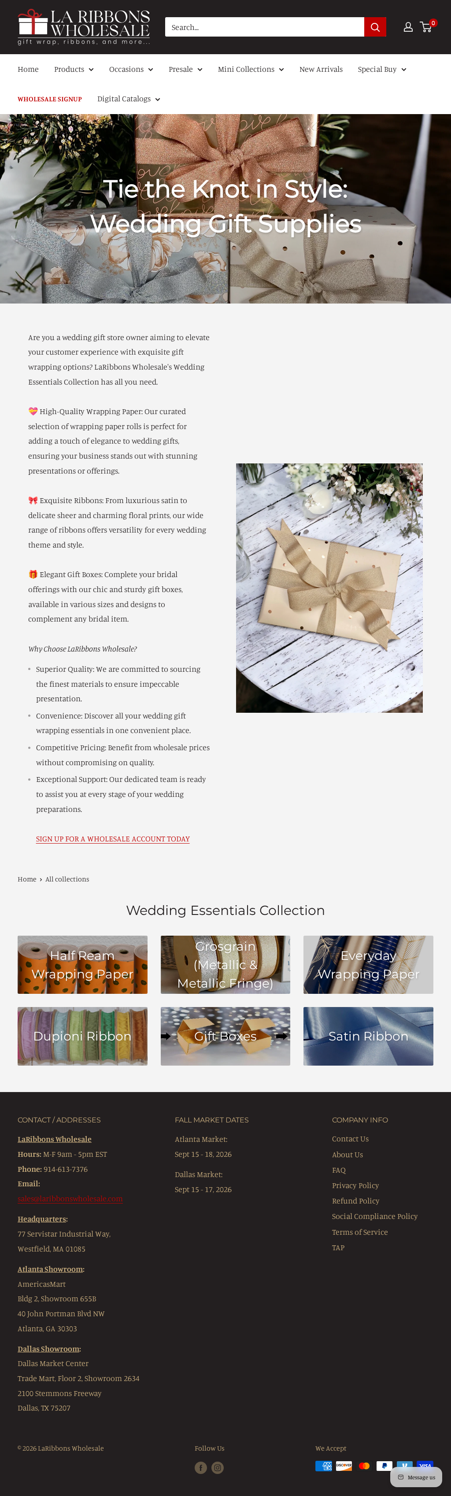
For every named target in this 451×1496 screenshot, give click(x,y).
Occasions (126, 69)
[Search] (375, 27)
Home (28, 69)
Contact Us (350, 1138)
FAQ (339, 1169)
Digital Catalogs (124, 98)
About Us (347, 1154)
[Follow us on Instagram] (217, 1467)
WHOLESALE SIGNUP (50, 98)
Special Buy (377, 69)
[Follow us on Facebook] (201, 1467)
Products (69, 69)
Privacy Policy (355, 1185)
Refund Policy (356, 1200)
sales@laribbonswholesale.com (70, 1198)
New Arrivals (321, 69)
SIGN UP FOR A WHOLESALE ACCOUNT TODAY (113, 838)
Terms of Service (360, 1232)
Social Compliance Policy (375, 1216)
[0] (426, 27)
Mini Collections (246, 69)
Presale (181, 69)
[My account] (408, 27)
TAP (338, 1247)
